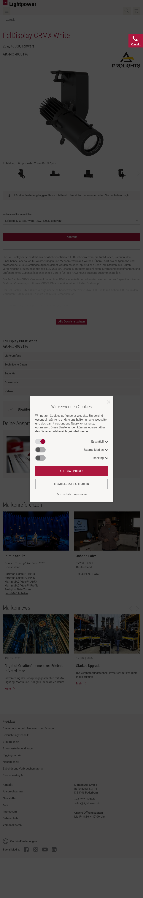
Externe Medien (94, 450)
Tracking (98, 458)
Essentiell (97, 441)
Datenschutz (63, 494)
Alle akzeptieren (71, 471)
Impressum (80, 494)
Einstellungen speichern (71, 484)
